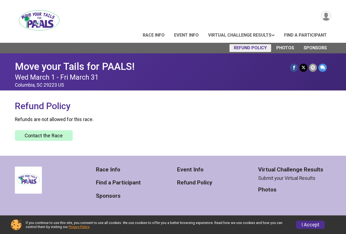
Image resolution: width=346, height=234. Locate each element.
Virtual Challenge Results (239, 35)
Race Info (154, 35)
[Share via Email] (313, 68)
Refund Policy (250, 47)
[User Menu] (326, 16)
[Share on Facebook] (294, 68)
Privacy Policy (79, 227)
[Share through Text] (322, 68)
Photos (285, 47)
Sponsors (315, 47)
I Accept (310, 224)
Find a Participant (305, 35)
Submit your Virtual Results (286, 178)
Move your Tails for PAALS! (75, 66)
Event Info (186, 35)
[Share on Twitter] (303, 68)
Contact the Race (44, 135)
